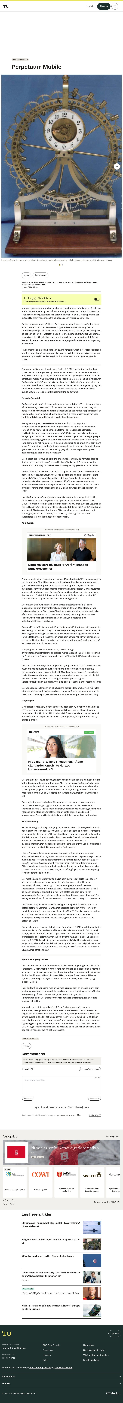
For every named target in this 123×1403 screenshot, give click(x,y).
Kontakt (6, 1383)
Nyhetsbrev (89, 1345)
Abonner (104, 6)
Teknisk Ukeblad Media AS (24, 1393)
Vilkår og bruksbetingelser (96, 1355)
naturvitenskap (20, 60)
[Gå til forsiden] (6, 6)
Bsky (45, 1360)
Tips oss (115, 1333)
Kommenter (41, 275)
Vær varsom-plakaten (40, 1367)
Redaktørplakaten (63, 1367)
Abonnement (8, 1376)
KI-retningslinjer (91, 1360)
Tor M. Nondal (9, 1358)
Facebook (48, 1350)
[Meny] (114, 6)
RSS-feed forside (51, 1345)
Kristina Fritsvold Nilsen (14, 1348)
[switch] (96, 299)
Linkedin (47, 1355)
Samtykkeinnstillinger (93, 1350)
